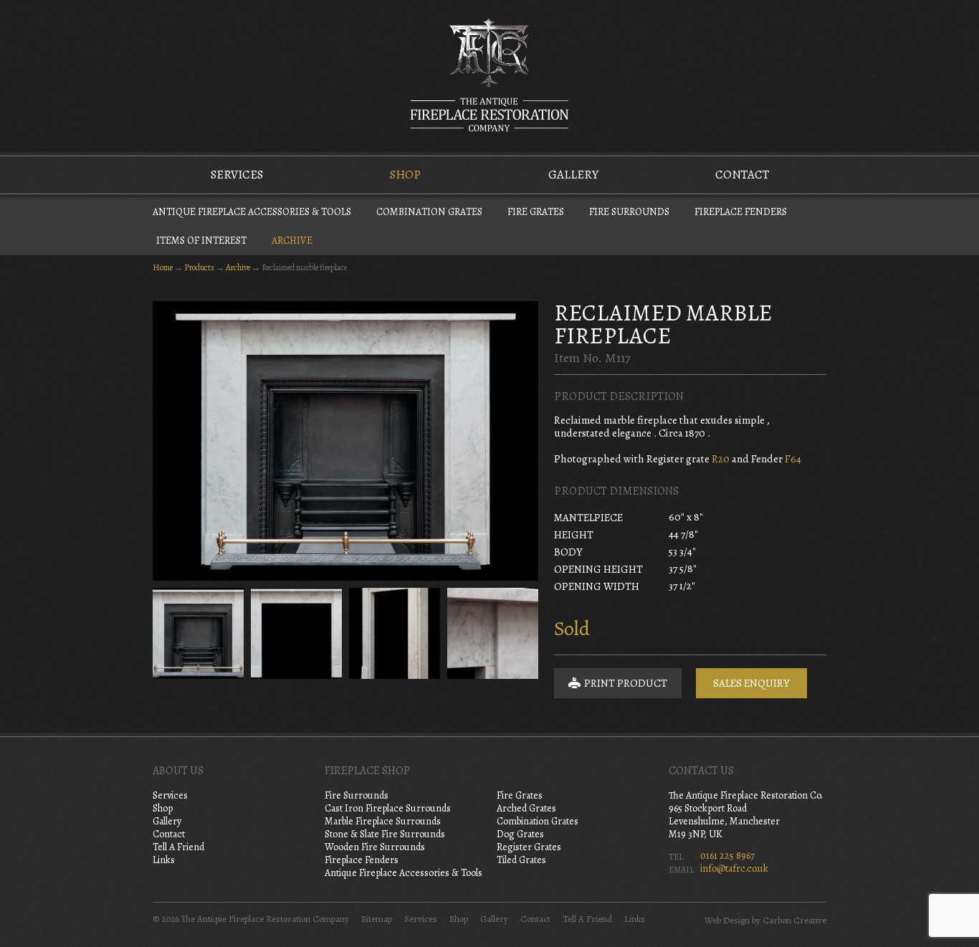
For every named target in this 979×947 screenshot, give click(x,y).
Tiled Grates (521, 860)
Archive (292, 240)
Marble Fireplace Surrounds (383, 821)
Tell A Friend (178, 847)
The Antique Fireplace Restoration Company (489, 74)
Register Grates (529, 847)
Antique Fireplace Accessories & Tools (252, 212)
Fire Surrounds (629, 212)
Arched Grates (526, 808)
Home (163, 267)
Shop (405, 174)
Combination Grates (429, 212)
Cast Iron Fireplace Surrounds (388, 808)
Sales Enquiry (751, 683)
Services (237, 174)
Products (199, 267)
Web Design (727, 920)
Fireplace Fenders (740, 212)
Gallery (573, 174)
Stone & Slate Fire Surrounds (385, 834)
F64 (793, 459)
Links (164, 860)
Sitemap (376, 919)
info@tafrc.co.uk (734, 868)
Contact (742, 174)
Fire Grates (535, 212)
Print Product (624, 683)
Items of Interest (201, 240)
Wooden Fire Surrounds (375, 847)
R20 (721, 459)
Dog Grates (520, 834)
